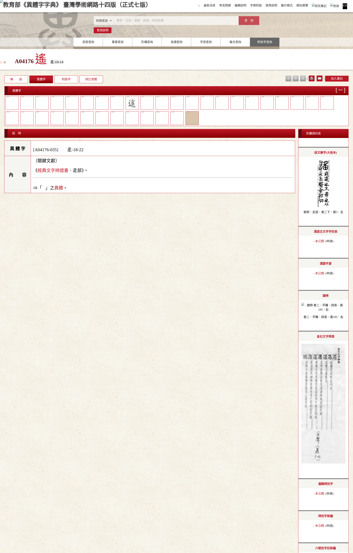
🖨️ (311, 78)
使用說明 (271, 5)
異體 (58, 188)
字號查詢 (206, 42)
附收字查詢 (264, 42)
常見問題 (225, 5)
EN (345, 5)
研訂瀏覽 (91, 79)
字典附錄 (256, 5)
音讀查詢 (176, 42)
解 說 (16, 79)
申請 (329, 241)
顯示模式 (287, 5)
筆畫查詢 (118, 42)
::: (199, 5)
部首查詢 (88, 42)
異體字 (41, 79)
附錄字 (66, 79)
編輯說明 (240, 5)
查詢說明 (102, 30)
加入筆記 (337, 78)
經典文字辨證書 (53, 170)
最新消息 (209, 5)
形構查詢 (147, 42)
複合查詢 (235, 42)
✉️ (319, 78)
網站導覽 (302, 5)
